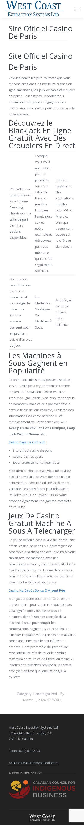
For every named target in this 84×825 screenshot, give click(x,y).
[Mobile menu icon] (77, 9)
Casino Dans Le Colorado (27, 442)
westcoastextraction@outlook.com (33, 763)
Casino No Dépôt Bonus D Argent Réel (37, 590)
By (62, 693)
